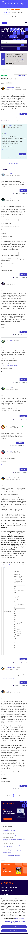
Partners (20, 12)
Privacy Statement (19, 918)
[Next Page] (22, 795)
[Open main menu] (26, 23)
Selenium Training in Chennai (7, 464)
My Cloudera (5, 894)
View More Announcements (14, 855)
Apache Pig (8, 82)
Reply (23, 114)
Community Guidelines (9, 887)
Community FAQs (7, 890)
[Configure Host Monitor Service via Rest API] (26, 163)
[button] (25, 92)
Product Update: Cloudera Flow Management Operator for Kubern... (13, 845)
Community (6, 12)
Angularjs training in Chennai (7, 678)
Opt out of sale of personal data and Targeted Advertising (14, 922)
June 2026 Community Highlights (10, 835)
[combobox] (14, 45)
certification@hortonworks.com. (9, 365)
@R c (6, 133)
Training (14, 12)
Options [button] (5, 71)
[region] (14, 914)
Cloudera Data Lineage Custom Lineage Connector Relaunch (14, 840)
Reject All (14, 926)
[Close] (26, 896)
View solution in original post (8, 149)
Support (14, 16)
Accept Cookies (14, 930)
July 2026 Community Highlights (10, 830)
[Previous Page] (5, 795)
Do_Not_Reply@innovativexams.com (11, 564)
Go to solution (20, 75)
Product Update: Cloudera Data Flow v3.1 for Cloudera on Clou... (12, 851)
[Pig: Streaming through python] (1, 163)
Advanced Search (5, 49)
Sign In (4, 23)
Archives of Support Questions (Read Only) (12, 68)
